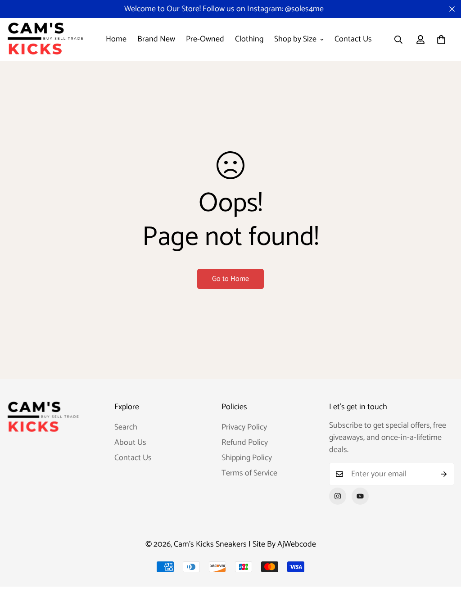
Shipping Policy (246, 458)
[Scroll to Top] (443, 566)
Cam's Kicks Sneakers (210, 544)
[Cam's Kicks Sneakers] (45, 39)
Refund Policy (244, 442)
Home (116, 39)
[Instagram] (337, 496)
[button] (441, 39)
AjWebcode (296, 544)
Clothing (249, 39)
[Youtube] (360, 496)
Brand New (156, 39)
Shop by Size (295, 39)
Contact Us (353, 39)
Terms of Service (249, 473)
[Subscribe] (444, 474)
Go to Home (230, 279)
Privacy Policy (244, 427)
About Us (130, 442)
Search (125, 427)
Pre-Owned (205, 39)
